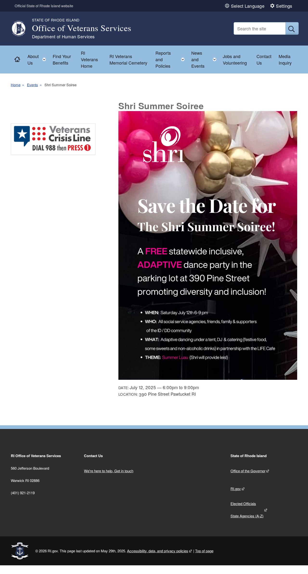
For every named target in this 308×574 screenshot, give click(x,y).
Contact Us (264, 59)
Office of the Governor (248, 470)
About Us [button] (38, 59)
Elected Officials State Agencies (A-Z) (247, 509)
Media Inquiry (285, 59)
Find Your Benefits (62, 59)
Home (15, 84)
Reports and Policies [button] (171, 59)
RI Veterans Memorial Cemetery (128, 59)
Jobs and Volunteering (235, 59)
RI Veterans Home (89, 59)
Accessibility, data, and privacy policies (157, 550)
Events (32, 84)
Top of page (204, 550)
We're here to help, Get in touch (108, 470)
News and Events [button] (205, 59)
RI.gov (236, 488)
